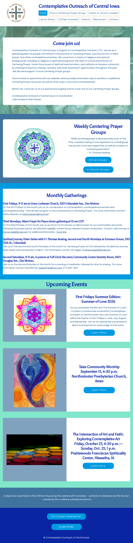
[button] (67, 13)
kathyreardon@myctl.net (35, 214)
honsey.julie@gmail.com (15, 232)
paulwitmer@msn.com (50, 268)
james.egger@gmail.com (98, 250)
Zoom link (61, 232)
